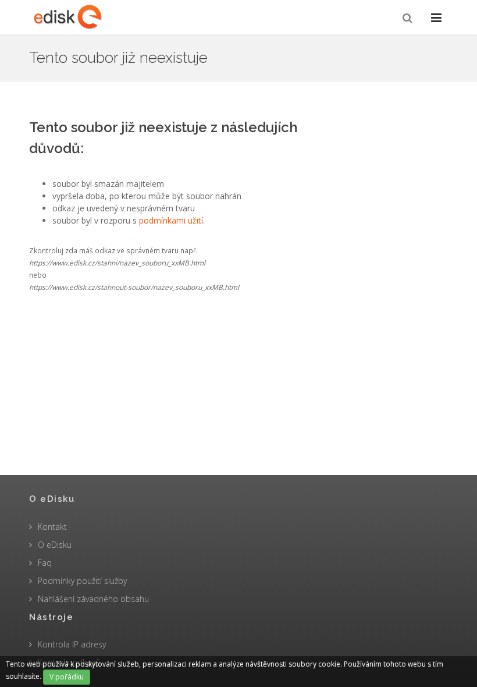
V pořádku (66, 677)
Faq (45, 562)
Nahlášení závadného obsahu (93, 598)
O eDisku (55, 544)
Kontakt (52, 526)
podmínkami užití (171, 220)
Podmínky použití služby (82, 580)
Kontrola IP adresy (72, 644)
